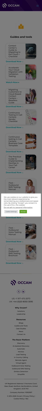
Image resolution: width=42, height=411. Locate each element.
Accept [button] (23, 211)
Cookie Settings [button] (11, 211)
